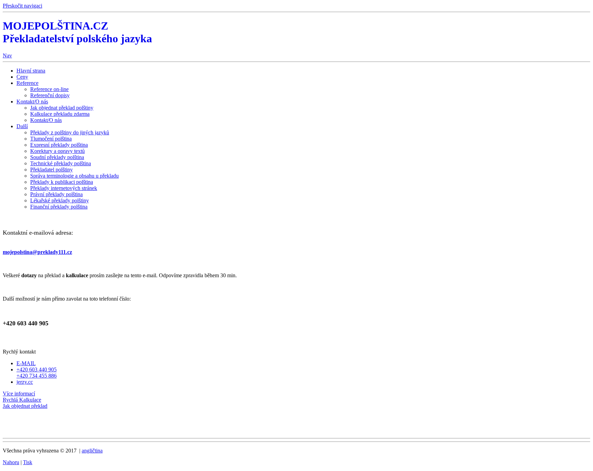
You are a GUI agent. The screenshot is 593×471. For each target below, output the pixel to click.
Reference (27, 83)
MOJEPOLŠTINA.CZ (77, 32)
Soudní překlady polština (57, 157)
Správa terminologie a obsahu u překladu (74, 176)
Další (22, 126)
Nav (7, 55)
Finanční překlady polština (59, 207)
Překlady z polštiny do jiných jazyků (69, 132)
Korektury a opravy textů (57, 151)
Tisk (27, 462)
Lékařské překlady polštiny (59, 200)
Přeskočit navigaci (22, 6)
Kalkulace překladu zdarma (60, 114)
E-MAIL (26, 363)
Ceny (22, 77)
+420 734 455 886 (36, 376)
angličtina (92, 450)
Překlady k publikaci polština (61, 182)
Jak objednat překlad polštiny (61, 108)
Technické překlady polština (60, 163)
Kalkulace (22, 400)
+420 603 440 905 (36, 369)
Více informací (19, 393)
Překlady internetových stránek (63, 188)
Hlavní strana (30, 71)
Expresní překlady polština (59, 145)
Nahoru (11, 462)
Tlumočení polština (51, 139)
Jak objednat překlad (25, 406)
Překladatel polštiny (51, 169)
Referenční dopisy (50, 95)
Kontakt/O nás (32, 101)
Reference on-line (49, 89)
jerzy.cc (24, 382)
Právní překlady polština (56, 194)
